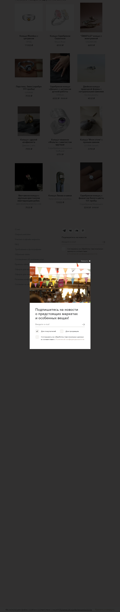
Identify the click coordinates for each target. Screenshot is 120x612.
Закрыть (84, 261)
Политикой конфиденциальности (70, 339)
